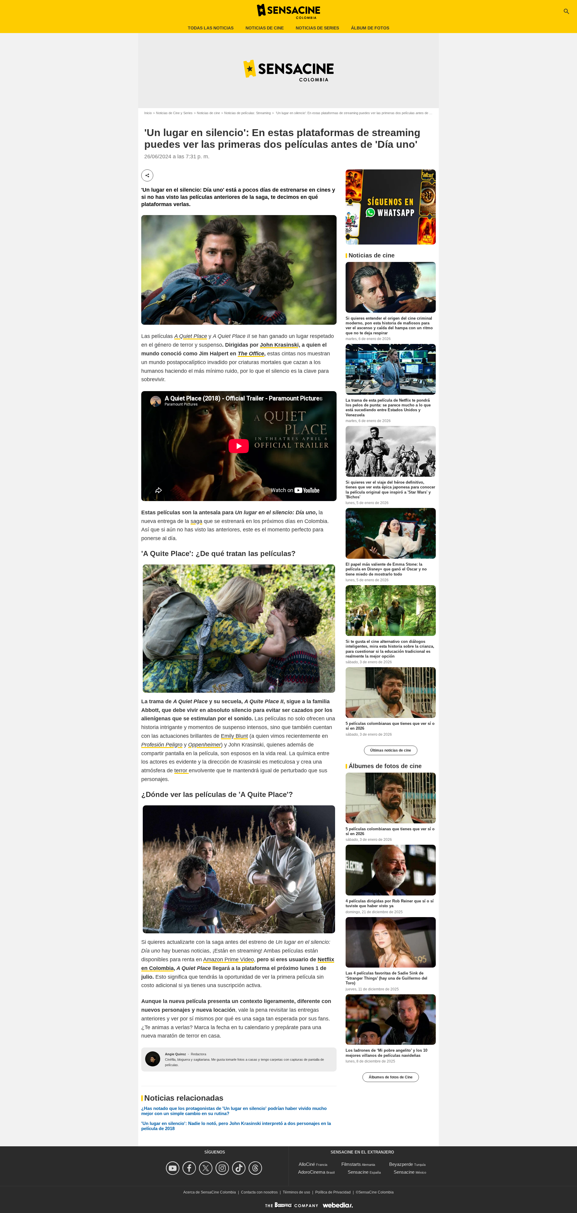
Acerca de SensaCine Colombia (209, 1192)
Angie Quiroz (175, 1054)
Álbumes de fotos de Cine (391, 1077)
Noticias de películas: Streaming (247, 113)
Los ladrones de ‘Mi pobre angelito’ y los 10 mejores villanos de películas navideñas (386, 1052)
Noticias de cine (265, 28)
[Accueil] (288, 11)
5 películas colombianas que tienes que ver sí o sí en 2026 (390, 726)
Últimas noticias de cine (390, 750)
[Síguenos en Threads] (256, 1168)
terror (181, 771)
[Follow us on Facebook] (190, 1168)
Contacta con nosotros (259, 1192)
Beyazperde (401, 1164)
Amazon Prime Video (228, 959)
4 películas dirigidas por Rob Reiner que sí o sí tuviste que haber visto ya (390, 903)
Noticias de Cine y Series (174, 113)
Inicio (148, 113)
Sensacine (358, 1172)
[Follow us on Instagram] (223, 1168)
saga (196, 521)
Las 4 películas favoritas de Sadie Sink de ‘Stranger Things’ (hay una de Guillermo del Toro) (386, 978)
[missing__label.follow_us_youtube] (173, 1168)
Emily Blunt (234, 736)
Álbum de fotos (370, 28)
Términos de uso (296, 1192)
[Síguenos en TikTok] (239, 1168)
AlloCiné (307, 1164)
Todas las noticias (211, 28)
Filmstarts (351, 1164)
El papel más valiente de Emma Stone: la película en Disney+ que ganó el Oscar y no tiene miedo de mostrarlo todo (386, 569)
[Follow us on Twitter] (206, 1168)
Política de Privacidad (333, 1192)
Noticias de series (317, 28)
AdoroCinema (311, 1172)
